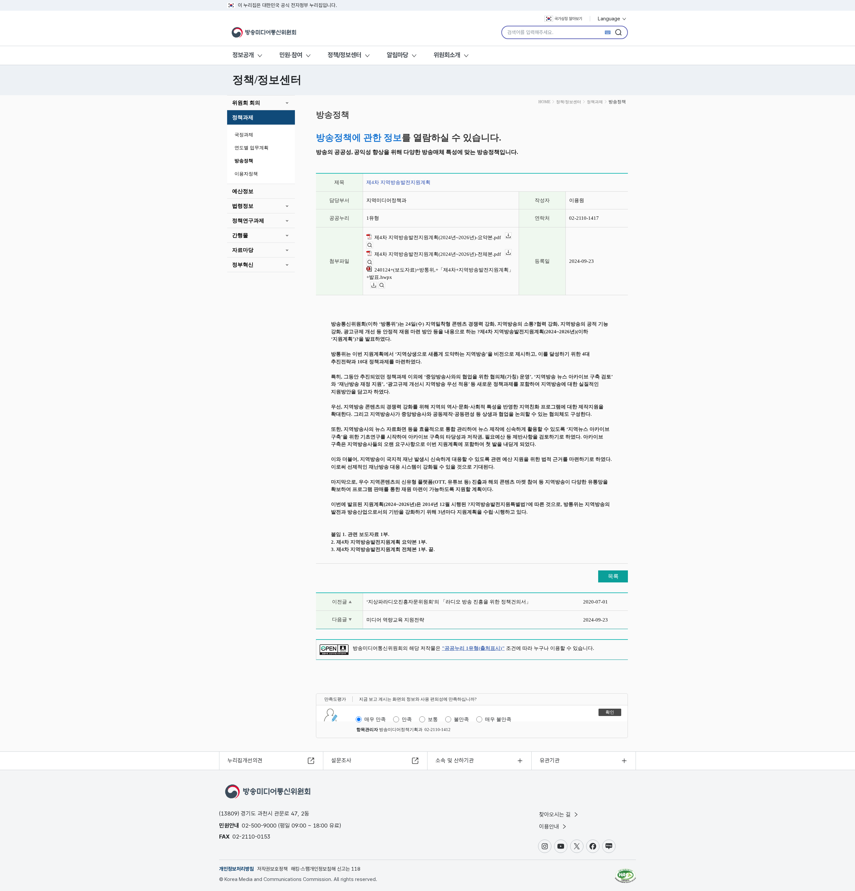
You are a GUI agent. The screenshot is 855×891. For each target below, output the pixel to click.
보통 (433, 719)
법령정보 (242, 206)
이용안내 (550, 826)
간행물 (240, 235)
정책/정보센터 (344, 55)
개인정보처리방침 (236, 869)
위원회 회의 (246, 103)
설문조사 (341, 760)
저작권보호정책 (272, 869)
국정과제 (243, 134)
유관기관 (550, 760)
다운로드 (511, 252)
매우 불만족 (498, 719)
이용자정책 (246, 173)
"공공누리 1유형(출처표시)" (473, 648)
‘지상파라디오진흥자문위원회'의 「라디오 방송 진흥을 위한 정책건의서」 (448, 601)
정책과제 (242, 117)
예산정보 (242, 191)
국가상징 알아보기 (568, 18)
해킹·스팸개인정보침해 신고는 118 (325, 869)
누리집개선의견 (245, 760)
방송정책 (243, 160)
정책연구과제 (248, 220)
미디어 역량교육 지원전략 (395, 619)
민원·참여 (290, 55)
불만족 (461, 719)
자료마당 (242, 250)
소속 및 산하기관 (455, 760)
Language (610, 19)
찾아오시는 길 (555, 814)
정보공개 (243, 55)
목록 (613, 576)
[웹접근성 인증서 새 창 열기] (625, 872)
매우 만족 (375, 719)
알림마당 (397, 55)
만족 (407, 719)
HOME (544, 102)
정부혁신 (242, 265)
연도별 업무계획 (251, 147)
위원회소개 (447, 55)
